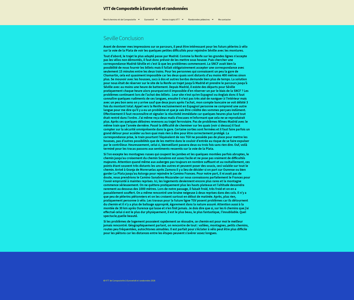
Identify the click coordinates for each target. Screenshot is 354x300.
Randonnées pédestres (199, 19)
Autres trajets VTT (171, 19)
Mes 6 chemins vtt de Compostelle (119, 19)
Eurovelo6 (149, 19)
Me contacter (224, 19)
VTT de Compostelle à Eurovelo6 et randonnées (145, 8)
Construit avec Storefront (115, 284)
